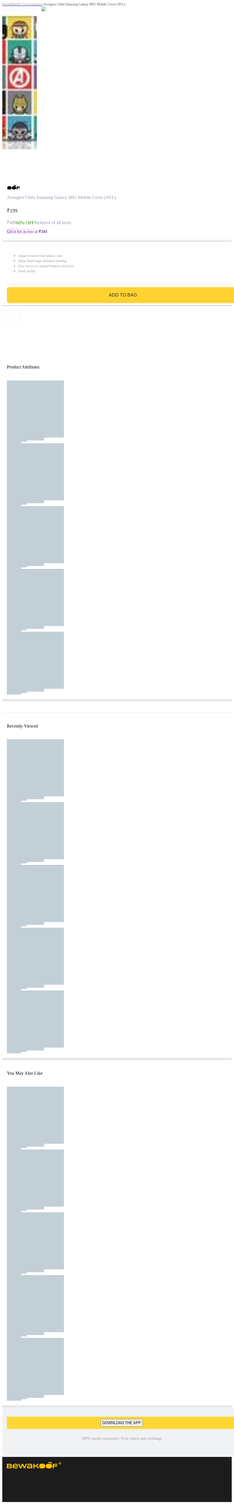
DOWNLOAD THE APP (121, 1423)
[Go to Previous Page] (7, 12)
